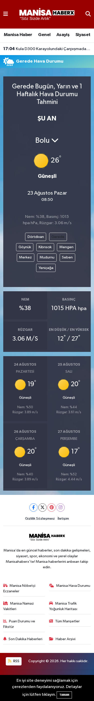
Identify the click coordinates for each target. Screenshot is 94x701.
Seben (67, 257)
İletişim (63, 518)
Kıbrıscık (45, 247)
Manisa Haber (18, 35)
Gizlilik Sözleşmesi (40, 518)
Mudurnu (47, 257)
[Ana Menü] (5, 14)
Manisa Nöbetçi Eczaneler (19, 588)
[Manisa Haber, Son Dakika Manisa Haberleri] (46, 14)
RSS (16, 661)
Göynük (25, 247)
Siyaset (82, 35)
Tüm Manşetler (67, 621)
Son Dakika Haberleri (25, 639)
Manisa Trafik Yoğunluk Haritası (63, 606)
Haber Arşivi (65, 639)
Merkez (25, 257)
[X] (42, 507)
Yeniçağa (46, 268)
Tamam (64, 694)
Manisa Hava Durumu (73, 586)
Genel (44, 35)
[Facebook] (33, 507)
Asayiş (62, 35)
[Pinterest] (51, 507)
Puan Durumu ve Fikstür (19, 624)
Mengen (66, 247)
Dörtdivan (36, 237)
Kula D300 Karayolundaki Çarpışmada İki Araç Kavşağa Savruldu (47, 49)
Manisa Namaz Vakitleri (18, 606)
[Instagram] (60, 507)
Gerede (57, 237)
